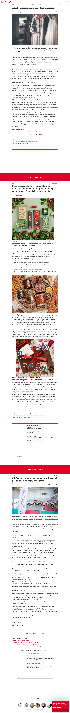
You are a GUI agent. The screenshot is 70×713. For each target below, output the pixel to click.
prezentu (43, 249)
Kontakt (38, 700)
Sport (13, 475)
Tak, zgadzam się (60, 709)
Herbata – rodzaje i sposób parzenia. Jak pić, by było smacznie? (26, 411)
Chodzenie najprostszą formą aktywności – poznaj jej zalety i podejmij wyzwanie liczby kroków (32, 646)
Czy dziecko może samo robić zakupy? (21, 143)
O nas (21, 700)
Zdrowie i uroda (33, 3)
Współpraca (33, 700)
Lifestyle (28, 1)
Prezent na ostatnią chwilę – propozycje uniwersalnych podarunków (27, 413)
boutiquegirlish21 (34, 134)
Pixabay (41, 134)
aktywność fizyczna (23, 566)
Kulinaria (22, 1)
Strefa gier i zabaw (40, 3)
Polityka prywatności (46, 700)
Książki (52, 1)
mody (45, 69)
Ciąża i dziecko (12, 3)
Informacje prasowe (19, 12)
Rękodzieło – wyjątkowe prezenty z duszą (22, 417)
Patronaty (47, 1)
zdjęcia (44, 382)
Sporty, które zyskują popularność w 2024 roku (23, 640)
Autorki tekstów (26, 700)
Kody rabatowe (58, 3)
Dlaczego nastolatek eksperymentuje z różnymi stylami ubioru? (26, 141)
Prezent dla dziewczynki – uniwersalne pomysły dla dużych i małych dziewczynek (29, 415)
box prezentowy (26, 379)
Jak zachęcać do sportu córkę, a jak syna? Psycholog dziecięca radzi (26, 644)
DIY (17, 1)
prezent (21, 317)
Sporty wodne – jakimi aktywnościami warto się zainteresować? (26, 642)
